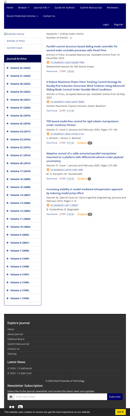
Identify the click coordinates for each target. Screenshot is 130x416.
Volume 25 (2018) (20, 123)
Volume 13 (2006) (20, 203)
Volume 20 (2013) (20, 163)
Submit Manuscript (91, 7)
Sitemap (12, 353)
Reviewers (112, 7)
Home (10, 7)
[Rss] (20, 407)
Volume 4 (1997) (19, 274)
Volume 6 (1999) (19, 258)
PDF (67, 71)
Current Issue (14, 47)
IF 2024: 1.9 (13, 368)
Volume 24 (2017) (20, 131)
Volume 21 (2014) (20, 155)
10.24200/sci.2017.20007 (64, 205)
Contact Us (49, 16)
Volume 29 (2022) (20, 91)
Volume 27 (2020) (20, 107)
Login (106, 24)
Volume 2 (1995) (19, 290)
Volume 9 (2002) (19, 234)
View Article (51, 71)
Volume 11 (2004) (20, 218)
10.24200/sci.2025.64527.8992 (67, 101)
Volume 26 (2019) (20, 115)
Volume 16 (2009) (20, 179)
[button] (91, 412)
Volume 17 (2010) (20, 171)
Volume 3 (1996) (19, 282)
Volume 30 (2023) (20, 83)
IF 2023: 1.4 (13, 373)
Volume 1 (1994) (19, 298)
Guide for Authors (65, 7)
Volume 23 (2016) (20, 139)
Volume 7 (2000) (19, 250)
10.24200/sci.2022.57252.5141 (67, 134)
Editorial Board (15, 339)
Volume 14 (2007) (20, 195)
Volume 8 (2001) (19, 242)
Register (118, 24)
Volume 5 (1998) (19, 266)
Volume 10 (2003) (20, 226)
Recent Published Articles (21, 16)
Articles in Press (16, 40)
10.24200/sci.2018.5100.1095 (66, 169)
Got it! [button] (120, 412)
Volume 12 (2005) (20, 210)
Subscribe (115, 396)
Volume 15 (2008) (20, 187)
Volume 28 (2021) (20, 99)
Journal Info (41, 7)
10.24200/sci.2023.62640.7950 (67, 62)
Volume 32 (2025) (20, 67)
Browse (22, 7)
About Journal (15, 334)
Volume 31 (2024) (20, 75)
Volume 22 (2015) (20, 147)
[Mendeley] (12, 407)
